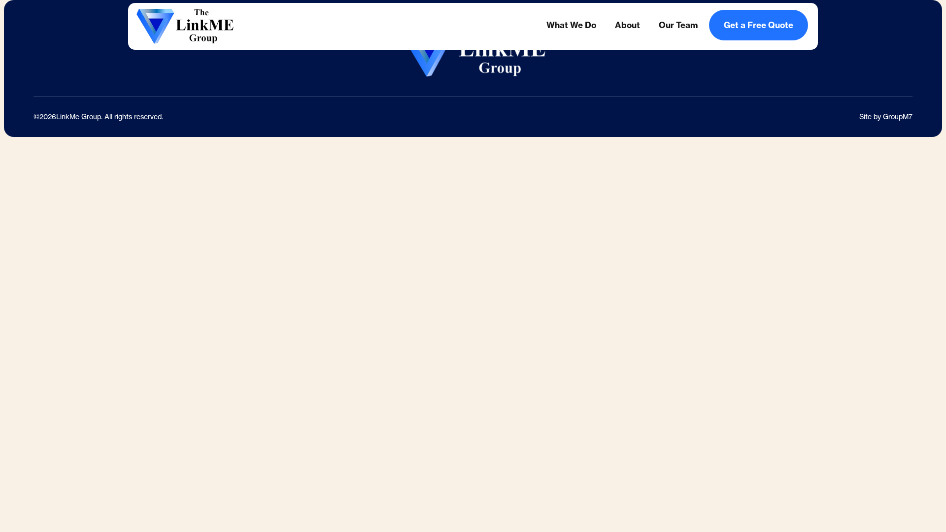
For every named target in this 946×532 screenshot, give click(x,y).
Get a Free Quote (758, 25)
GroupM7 (897, 116)
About (627, 25)
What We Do (571, 25)
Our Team (678, 25)
